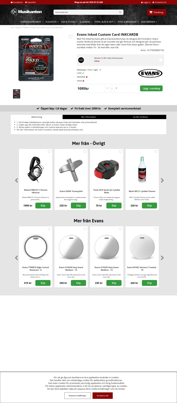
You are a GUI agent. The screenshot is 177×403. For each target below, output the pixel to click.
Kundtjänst (18, 2)
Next (162, 179)
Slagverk (85, 21)
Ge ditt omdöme (140, 117)
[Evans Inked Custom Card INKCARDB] (16, 94)
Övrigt (33, 27)
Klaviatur (51, 21)
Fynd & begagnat (127, 21)
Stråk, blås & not (103, 21)
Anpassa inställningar (77, 396)
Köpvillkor (31, 2)
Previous (16, 179)
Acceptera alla (102, 396)
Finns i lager (93, 70)
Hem (12, 27)
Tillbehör (26, 27)
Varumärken (148, 21)
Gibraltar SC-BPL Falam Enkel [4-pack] (108, 58)
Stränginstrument (30, 21)
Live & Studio (68, 21)
